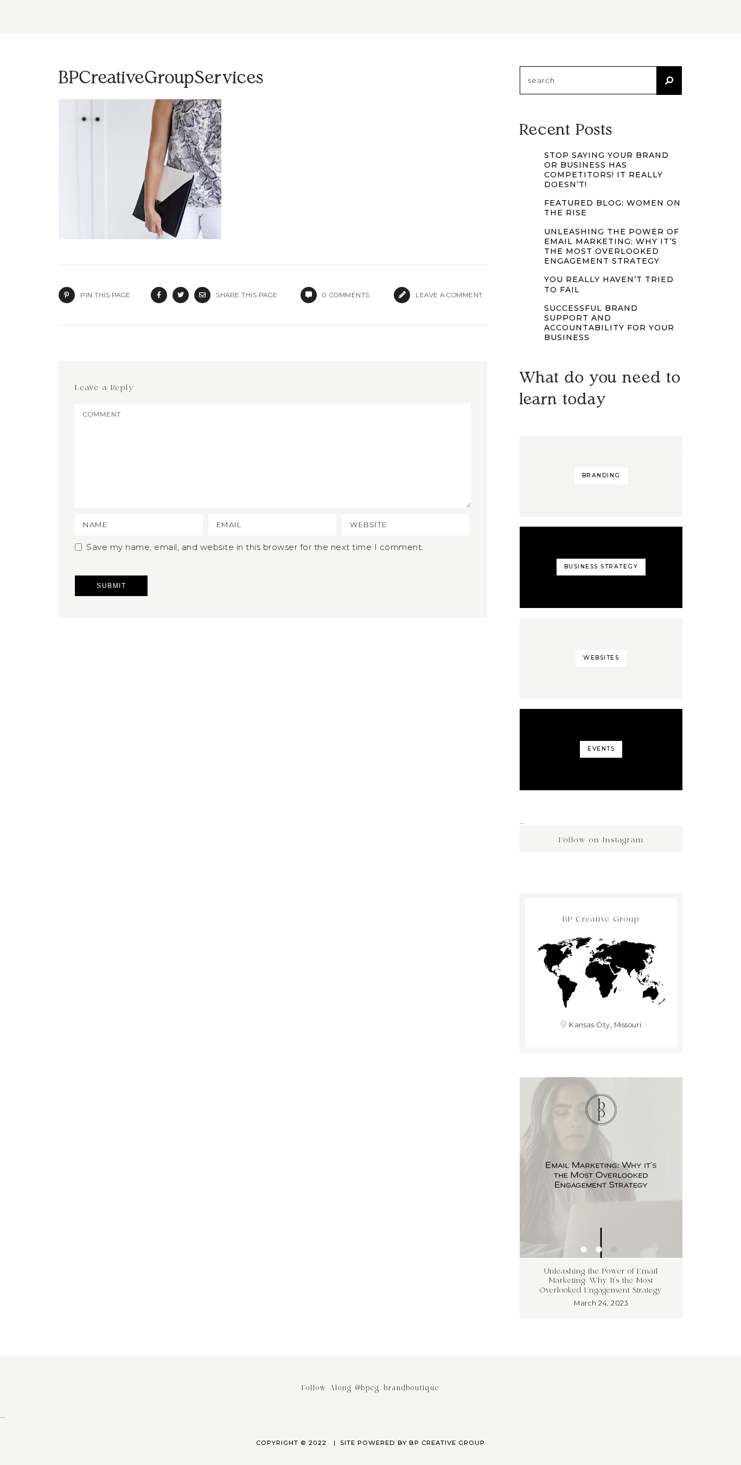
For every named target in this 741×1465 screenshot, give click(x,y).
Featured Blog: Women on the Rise (612, 207)
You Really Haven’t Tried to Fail (609, 284)
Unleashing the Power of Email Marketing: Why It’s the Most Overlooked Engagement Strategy (611, 246)
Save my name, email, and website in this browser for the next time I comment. (255, 547)
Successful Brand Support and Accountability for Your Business (609, 323)
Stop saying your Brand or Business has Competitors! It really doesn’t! (606, 170)
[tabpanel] (601, 1198)
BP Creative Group (447, 1443)
